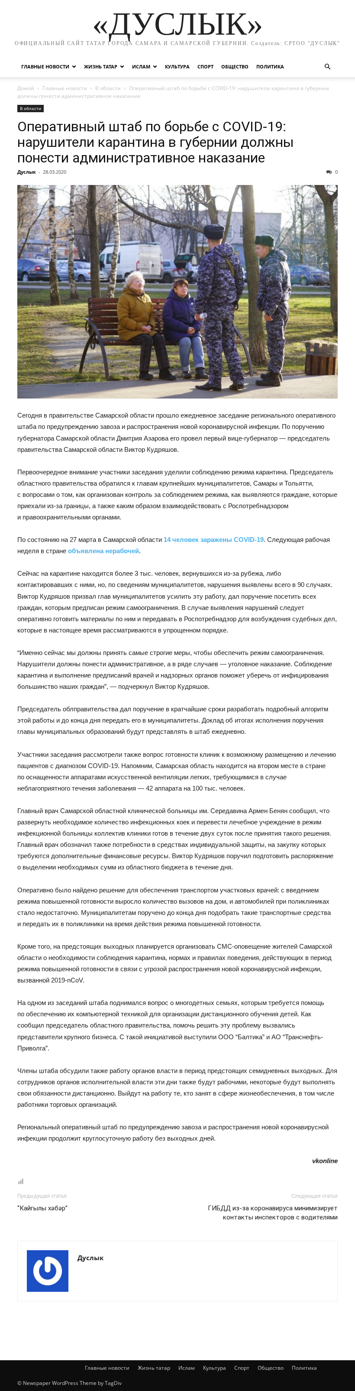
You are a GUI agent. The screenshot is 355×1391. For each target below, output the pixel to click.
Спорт (205, 66)
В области (108, 88)
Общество (234, 66)
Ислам (141, 66)
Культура (177, 66)
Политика (270, 66)
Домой (25, 88)
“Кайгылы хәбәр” (42, 1208)
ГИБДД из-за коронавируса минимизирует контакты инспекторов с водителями (273, 1212)
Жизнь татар (100, 66)
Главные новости (45, 66)
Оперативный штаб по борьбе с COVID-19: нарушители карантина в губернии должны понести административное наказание (155, 142)
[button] (327, 67)
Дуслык (26, 172)
